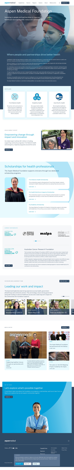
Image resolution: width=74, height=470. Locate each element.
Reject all (27, 463)
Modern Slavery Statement (54, 452)
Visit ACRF (7, 265)
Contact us (64, 2)
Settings (35, 463)
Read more (7, 149)
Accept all (18, 463)
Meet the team (63, 281)
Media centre (53, 2)
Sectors (42, 451)
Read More (64, 327)
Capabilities (43, 448)
